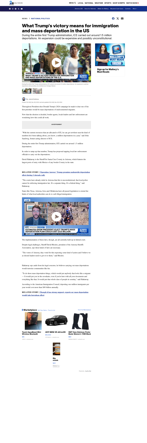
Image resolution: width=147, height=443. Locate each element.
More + (135, 9)
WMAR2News (16, 9)
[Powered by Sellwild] (88, 371)
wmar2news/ (10, 9)
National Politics (40, 19)
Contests (128, 9)
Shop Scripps (119, 3)
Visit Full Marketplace (84, 310)
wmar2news (13, 9)
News (25, 19)
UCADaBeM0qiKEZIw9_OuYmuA (22, 9)
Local (80, 3)
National (89, 3)
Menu (71, 3)
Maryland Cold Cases (116, 9)
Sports (107, 3)
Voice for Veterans (90, 9)
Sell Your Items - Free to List (46, 310)
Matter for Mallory (103, 9)
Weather (99, 3)
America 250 (79, 9)
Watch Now (132, 3)
